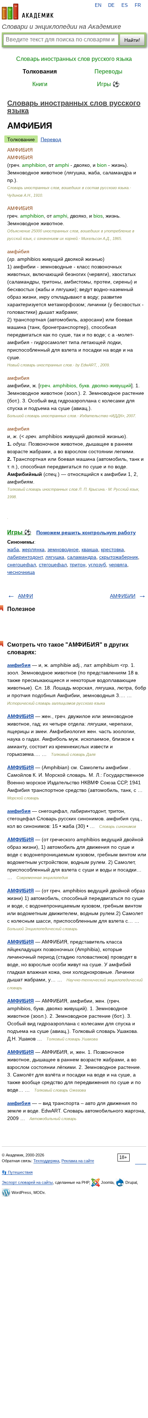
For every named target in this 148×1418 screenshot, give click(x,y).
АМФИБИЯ (20, 716)
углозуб (97, 564)
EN (98, 5)
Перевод (51, 139)
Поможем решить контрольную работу (86, 532)
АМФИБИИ (122, 596)
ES (124, 5)
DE (111, 5)
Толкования (40, 71)
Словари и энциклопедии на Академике (61, 26)
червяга (118, 564)
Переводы (108, 71)
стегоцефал (53, 564)
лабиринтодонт (24, 557)
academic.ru (28, 11)
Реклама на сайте (77, 1161)
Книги (39, 84)
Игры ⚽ (108, 84)
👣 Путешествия (17, 1172)
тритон (77, 564)
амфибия (19, 665)
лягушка (54, 557)
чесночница (21, 572)
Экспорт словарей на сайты (27, 1182)
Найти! (132, 40)
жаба (13, 549)
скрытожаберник (118, 557)
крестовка (112, 549)
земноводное (63, 549)
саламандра (81, 557)
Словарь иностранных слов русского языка (74, 59)
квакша (90, 549)
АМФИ (25, 596)
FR (138, 5)
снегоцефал (21, 564)
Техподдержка (46, 1161)
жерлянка (33, 549)
